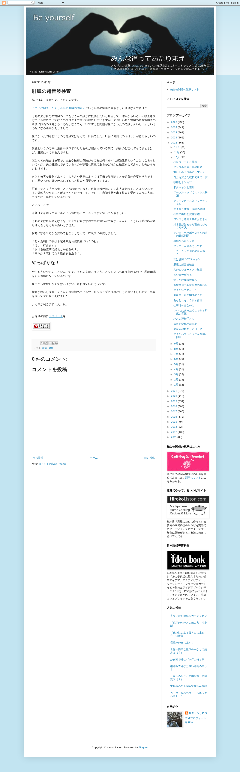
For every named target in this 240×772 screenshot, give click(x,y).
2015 (174, 421)
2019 (174, 401)
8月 (176, 348)
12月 (177, 147)
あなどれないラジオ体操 (187, 300)
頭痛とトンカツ (182, 182)
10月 (177, 157)
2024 (174, 132)
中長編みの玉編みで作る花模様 (188, 686)
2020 (174, 396)
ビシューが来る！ (183, 274)
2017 (174, 411)
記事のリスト (193, 477)
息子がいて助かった (185, 289)
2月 (176, 379)
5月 (176, 364)
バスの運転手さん (183, 318)
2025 (174, 127)
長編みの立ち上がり (182, 642)
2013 (174, 426)
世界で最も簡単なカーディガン (188, 615)
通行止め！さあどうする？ (189, 171)
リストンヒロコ (198, 713)
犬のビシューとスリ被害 (187, 269)
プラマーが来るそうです (187, 245)
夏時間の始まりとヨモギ (187, 328)
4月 (176, 369)
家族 (44, 348)
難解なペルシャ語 (183, 240)
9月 (176, 343)
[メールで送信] (42, 343)
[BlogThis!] (46, 343)
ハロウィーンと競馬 (185, 161)
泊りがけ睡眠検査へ (185, 279)
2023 (174, 137)
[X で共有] (49, 343)
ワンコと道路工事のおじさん (190, 219)
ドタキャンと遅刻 (183, 187)
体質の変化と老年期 (185, 323)
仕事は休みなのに (183, 305)
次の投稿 (38, 457)
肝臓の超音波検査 (183, 264)
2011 (174, 437)
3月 (176, 374)
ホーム (94, 457)
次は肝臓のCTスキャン (187, 259)
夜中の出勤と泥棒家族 (186, 214)
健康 (51, 348)
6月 (176, 358)
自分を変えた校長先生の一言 (190, 177)
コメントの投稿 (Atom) (52, 463)
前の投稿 (149, 457)
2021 (174, 390)
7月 (176, 353)
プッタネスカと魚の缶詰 (187, 166)
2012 (174, 431)
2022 (174, 142)
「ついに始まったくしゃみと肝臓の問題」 (58, 108)
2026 (174, 122)
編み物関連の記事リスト (184, 89)
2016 (174, 416)
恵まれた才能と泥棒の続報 (189, 209)
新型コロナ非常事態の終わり (190, 284)
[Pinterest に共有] (56, 343)
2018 (174, 406)
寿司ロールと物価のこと (187, 295)
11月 (177, 152)
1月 (176, 384)
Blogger (143, 747)
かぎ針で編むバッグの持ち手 (187, 659)
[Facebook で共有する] (53, 343)
